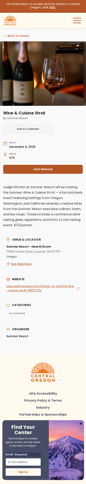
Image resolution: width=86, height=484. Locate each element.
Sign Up (23, 472)
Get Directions (21, 264)
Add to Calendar (28, 129)
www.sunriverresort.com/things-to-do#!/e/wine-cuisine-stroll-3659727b (40, 288)
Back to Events (18, 36)
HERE (52, 7)
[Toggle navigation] (77, 20)
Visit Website (28, 170)
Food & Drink (17, 313)
